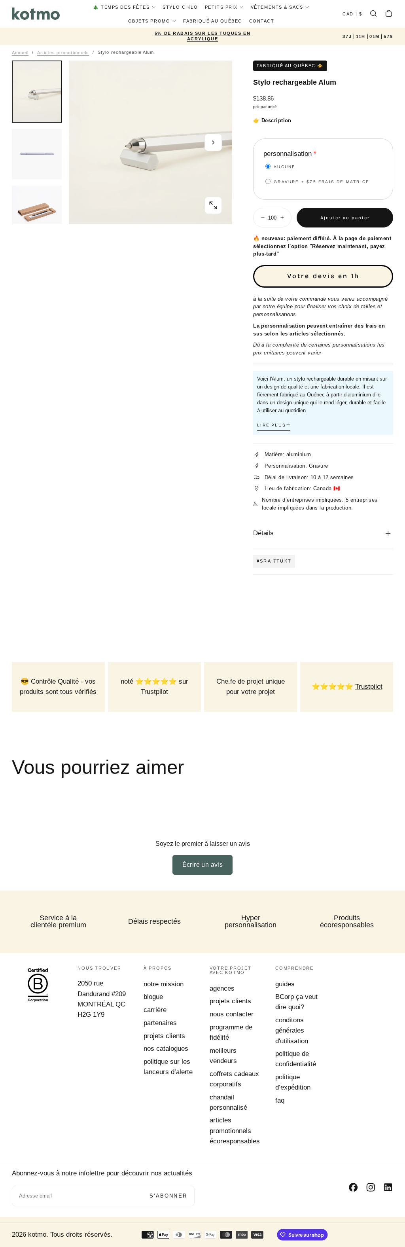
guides (285, 984)
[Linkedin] (388, 1187)
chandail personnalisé (228, 1102)
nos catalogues (166, 1048)
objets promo (149, 21)
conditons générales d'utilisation (291, 1030)
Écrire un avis (202, 864)
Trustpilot (154, 692)
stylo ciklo (180, 7)
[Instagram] (370, 1187)
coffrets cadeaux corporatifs (234, 1079)
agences (222, 988)
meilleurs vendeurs (223, 1056)
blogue (153, 997)
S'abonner (168, 1196)
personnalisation (287, 153)
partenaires (160, 1023)
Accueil (20, 52)
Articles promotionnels (63, 52)
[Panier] (388, 15)
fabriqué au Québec (212, 21)
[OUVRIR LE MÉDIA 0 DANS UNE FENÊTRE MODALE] (213, 205)
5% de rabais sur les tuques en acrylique (202, 36)
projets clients (164, 1036)
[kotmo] (38, 984)
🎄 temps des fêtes (121, 7)
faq (279, 1100)
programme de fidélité (231, 1032)
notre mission (164, 984)
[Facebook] (353, 1187)
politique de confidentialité (295, 1059)
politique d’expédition (292, 1082)
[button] (352, 14)
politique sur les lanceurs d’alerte (168, 1067)
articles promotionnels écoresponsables (235, 1130)
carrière (155, 1010)
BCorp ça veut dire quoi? (296, 1002)
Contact (261, 21)
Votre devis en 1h (323, 276)
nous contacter (232, 1014)
